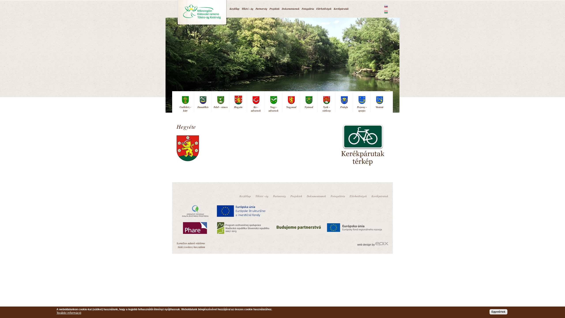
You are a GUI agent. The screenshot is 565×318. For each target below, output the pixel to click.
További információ (68, 312)
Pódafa (344, 107)
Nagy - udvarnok (274, 108)
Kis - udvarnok (256, 108)
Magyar (386, 12)
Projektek (274, 9)
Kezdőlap (234, 9)
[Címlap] (202, 12)
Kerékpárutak (341, 9)
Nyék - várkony (326, 108)
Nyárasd (309, 107)
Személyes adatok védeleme (191, 243)
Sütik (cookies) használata (191, 247)
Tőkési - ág (247, 9)
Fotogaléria (308, 9)
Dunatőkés (203, 107)
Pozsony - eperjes (362, 108)
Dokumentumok (290, 9)
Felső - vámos (221, 107)
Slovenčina (386, 6)
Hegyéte (238, 107)
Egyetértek (498, 311)
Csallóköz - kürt (185, 108)
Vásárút (379, 107)
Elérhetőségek (323, 9)
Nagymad (291, 107)
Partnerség (261, 9)
